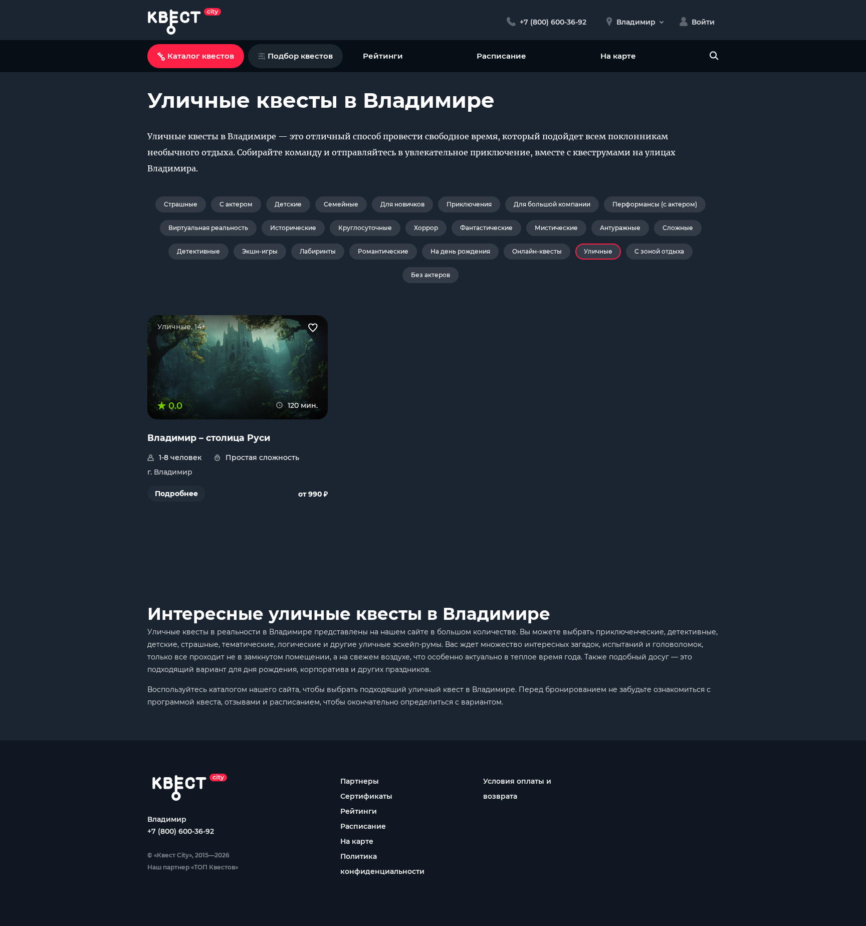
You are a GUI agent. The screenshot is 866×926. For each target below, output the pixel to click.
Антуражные (620, 228)
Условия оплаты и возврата (517, 789)
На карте (618, 56)
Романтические (383, 251)
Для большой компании (552, 204)
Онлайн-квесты (537, 251)
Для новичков (402, 204)
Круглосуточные (365, 228)
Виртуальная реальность (208, 228)
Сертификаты (366, 796)
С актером (236, 204)
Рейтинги (383, 56)
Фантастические (486, 228)
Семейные (341, 204)
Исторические (293, 228)
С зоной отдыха (659, 251)
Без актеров (430, 275)
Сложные (678, 228)
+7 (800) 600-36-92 (180, 831)
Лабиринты (318, 251)
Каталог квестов (200, 56)
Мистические (556, 228)
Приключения (469, 204)
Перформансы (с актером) (654, 204)
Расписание (501, 56)
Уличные (598, 251)
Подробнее (176, 493)
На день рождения (460, 251)
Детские (288, 204)
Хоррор (426, 228)
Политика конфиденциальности (382, 864)
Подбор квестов (300, 56)
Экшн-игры (260, 251)
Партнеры (359, 781)
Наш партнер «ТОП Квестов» (192, 867)
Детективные (198, 251)
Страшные (180, 204)
